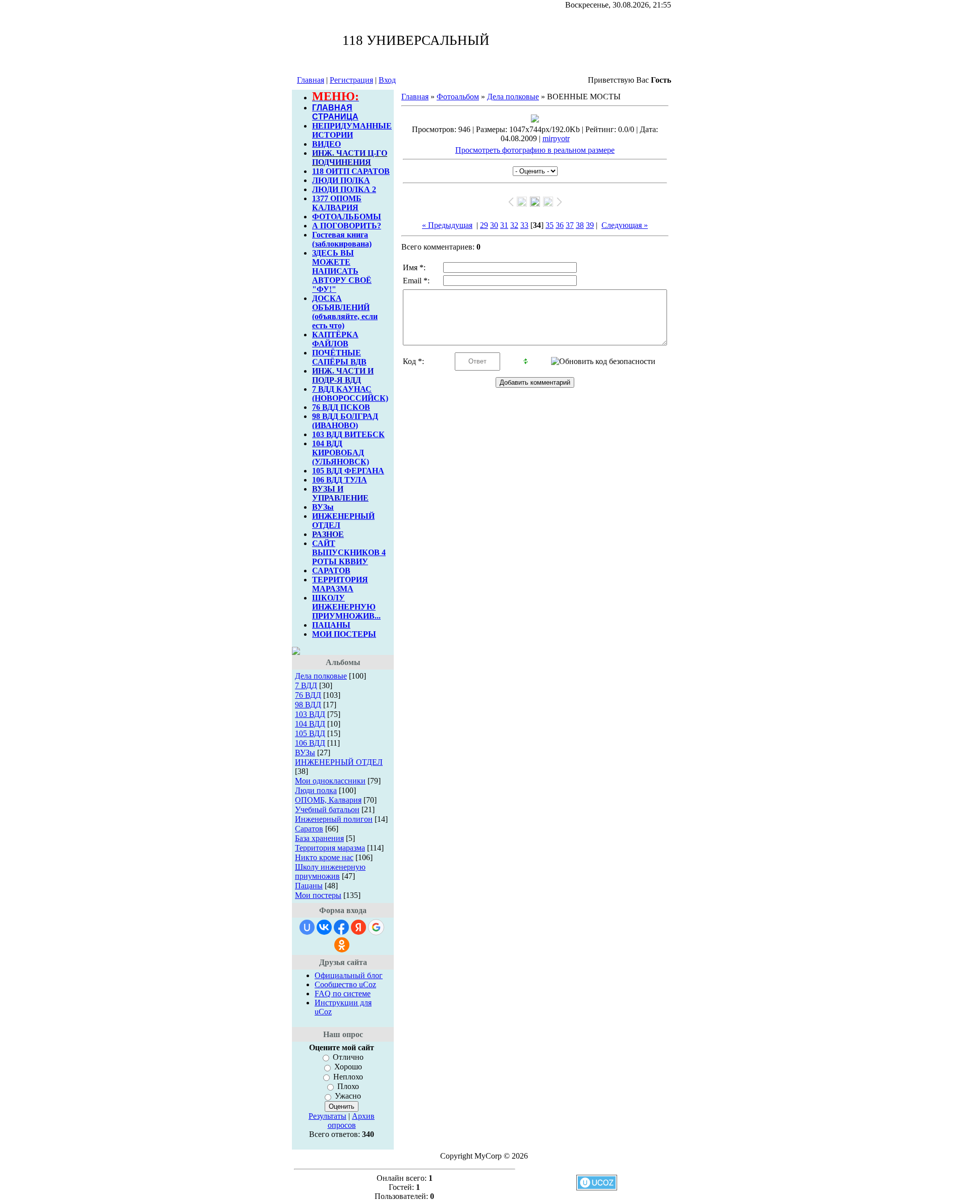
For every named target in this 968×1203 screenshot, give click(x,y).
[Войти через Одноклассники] (341, 944)
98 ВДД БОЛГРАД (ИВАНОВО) (345, 421)
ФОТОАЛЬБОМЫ (346, 216)
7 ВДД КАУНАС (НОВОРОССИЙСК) (350, 393)
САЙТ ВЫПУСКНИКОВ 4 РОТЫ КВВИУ (349, 552)
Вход (387, 80)
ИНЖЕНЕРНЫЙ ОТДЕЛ (339, 762)
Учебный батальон (327, 809)
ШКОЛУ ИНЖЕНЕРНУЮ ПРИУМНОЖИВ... (346, 606)
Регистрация (351, 80)
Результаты (327, 1116)
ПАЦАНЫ (331, 625)
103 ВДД (310, 714)
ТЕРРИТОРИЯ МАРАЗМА (340, 584)
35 (550, 225)
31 (504, 225)
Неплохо (348, 1076)
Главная (310, 80)
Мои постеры (318, 895)
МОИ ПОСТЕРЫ (344, 634)
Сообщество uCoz (345, 984)
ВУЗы (323, 507)
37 (570, 225)
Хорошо (348, 1067)
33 (524, 225)
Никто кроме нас (324, 857)
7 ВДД (306, 685)
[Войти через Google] (376, 927)
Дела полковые (321, 676)
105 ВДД (310, 733)
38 (580, 225)
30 (494, 225)
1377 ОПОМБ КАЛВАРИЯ (336, 203)
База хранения (319, 838)
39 (590, 225)
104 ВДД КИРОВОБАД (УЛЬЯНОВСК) (340, 452)
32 (514, 225)
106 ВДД (310, 743)
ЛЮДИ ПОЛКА (341, 180)
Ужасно (348, 1096)
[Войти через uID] (307, 927)
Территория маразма (330, 848)
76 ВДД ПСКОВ (341, 407)
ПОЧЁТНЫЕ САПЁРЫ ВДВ (339, 357)
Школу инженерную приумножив (330, 871)
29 (484, 225)
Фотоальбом (458, 96)
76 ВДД (308, 695)
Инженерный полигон (334, 819)
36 (560, 225)
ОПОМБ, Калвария (328, 800)
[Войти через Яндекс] (358, 927)
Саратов (309, 828)
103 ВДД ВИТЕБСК (348, 434)
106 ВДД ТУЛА (339, 479)
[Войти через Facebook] (341, 927)
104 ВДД (310, 723)
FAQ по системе (343, 993)
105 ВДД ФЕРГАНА (348, 470)
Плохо (348, 1086)
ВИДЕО (326, 144)
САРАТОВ (331, 570)
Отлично (348, 1057)
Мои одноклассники (330, 780)
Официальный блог (349, 975)
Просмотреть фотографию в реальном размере (535, 150)
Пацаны (309, 885)
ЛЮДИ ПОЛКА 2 (344, 189)
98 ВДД (308, 704)
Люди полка (316, 790)
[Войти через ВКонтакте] (324, 927)
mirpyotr (556, 138)
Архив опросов (351, 1120)
